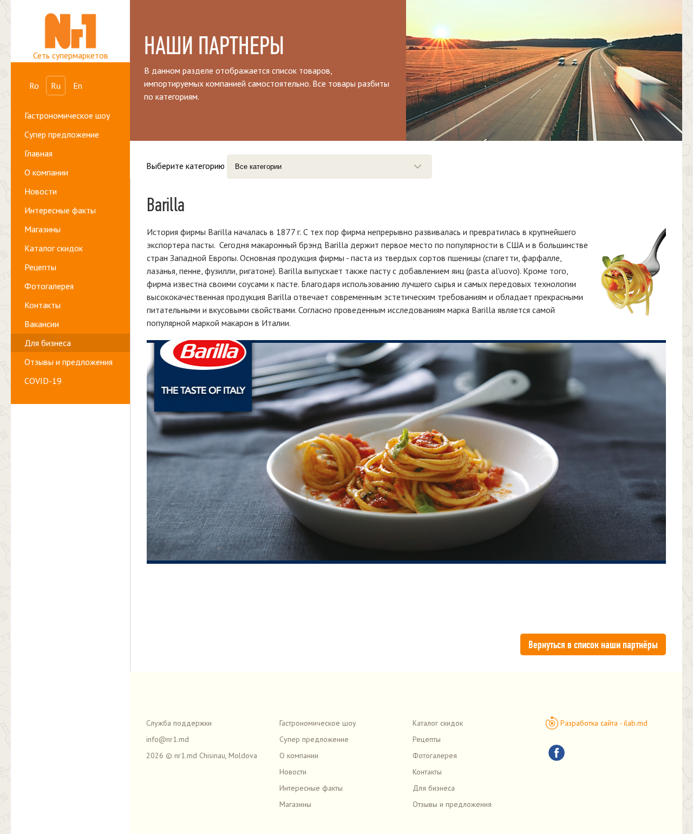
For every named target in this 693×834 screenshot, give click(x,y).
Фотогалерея (49, 286)
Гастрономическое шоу (67, 115)
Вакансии (41, 323)
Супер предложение (61, 134)
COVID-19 (43, 380)
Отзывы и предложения (68, 361)
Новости (40, 191)
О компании (46, 172)
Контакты (42, 304)
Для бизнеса (47, 342)
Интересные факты (60, 210)
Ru (56, 85)
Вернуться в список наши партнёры (593, 644)
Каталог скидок (53, 248)
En (77, 85)
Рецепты (40, 267)
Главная (38, 153)
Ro (34, 85)
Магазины (42, 229)
